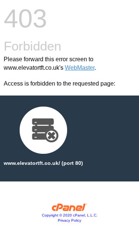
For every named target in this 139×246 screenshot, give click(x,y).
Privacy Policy (69, 220)
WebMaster (80, 68)
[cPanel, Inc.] (69, 209)
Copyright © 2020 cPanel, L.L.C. (69, 215)
